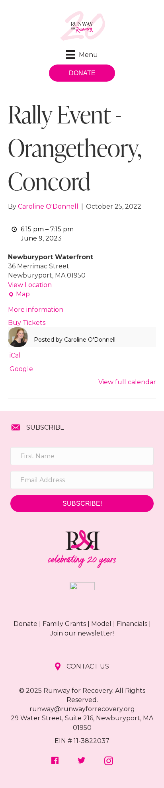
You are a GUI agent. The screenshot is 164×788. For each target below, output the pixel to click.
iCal (15, 355)
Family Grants (64, 624)
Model (101, 624)
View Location (30, 285)
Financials (132, 624)
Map (19, 294)
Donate (25, 624)
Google (21, 369)
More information (35, 309)
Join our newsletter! (82, 633)
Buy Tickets (26, 323)
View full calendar (127, 382)
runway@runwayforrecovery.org (82, 709)
